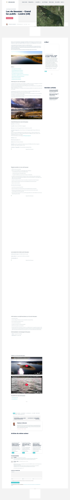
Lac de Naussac (28, 413)
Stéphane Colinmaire (12, 24)
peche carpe (38, 413)
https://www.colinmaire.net (20, 424)
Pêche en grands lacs (21, 414)
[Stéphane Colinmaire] (7, 24)
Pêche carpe (15, 414)
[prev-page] (44, 71)
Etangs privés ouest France (15, 442)
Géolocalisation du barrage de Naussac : (18, 76)
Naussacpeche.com (15, 397)
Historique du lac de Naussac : (16, 68)
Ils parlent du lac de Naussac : (16, 79)
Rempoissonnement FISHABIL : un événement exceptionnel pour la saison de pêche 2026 (16, 444)
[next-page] (46, 71)
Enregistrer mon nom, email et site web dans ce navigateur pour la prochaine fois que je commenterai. (22, 480)
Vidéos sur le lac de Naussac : (16, 77)
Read (13, 452)
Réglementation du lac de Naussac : (17, 71)
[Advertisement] (35, 31)
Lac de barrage (23, 413)
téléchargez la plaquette (27, 135)
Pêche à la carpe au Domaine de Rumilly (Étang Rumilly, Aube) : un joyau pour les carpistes (37, 444)
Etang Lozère (18, 413)
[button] (62, 2)
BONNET (15, 457)
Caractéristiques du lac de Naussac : (17, 70)
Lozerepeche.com (14, 399)
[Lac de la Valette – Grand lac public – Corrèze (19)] (51, 48)
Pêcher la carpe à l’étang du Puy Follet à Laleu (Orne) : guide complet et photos (26, 444)
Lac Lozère (33, 413)
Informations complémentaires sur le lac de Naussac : (20, 74)
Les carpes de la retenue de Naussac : (17, 73)
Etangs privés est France (36, 442)
